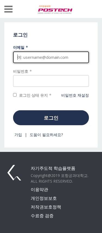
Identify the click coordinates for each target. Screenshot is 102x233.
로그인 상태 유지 (33, 95)
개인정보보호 (44, 198)
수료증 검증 (42, 216)
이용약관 (39, 189)
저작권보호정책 (46, 207)
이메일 (18, 47)
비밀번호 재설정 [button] (75, 95)
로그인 (51, 117)
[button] (8, 9)
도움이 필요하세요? (46, 134)
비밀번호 (20, 71)
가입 (18, 134)
